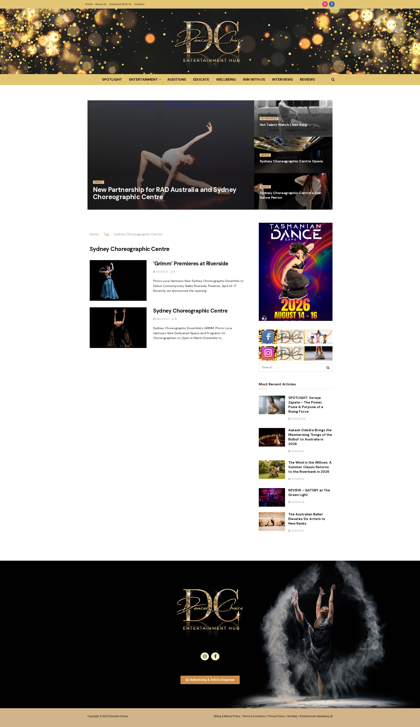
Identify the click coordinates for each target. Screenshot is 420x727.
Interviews (269, 118)
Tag (106, 234)
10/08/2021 (269, 170)
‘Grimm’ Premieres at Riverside (190, 263)
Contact (139, 4)
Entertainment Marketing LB (316, 716)
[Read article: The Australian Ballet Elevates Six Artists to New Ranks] (272, 521)
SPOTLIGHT (112, 79)
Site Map (292, 716)
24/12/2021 (268, 134)
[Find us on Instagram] (325, 4)
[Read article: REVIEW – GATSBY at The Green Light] (272, 497)
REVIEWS (307, 79)
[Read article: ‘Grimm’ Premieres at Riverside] (118, 280)
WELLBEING (226, 79)
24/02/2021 (162, 318)
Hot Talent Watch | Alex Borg (283, 124)
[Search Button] (333, 79)
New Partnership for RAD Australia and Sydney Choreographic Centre (164, 193)
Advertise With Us (120, 4)
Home (89, 4)
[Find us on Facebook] (332, 4)
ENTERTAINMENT (143, 79)
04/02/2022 (102, 207)
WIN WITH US (254, 79)
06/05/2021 (269, 207)
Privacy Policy (276, 716)
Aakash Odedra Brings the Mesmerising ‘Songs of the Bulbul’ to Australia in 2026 (310, 437)
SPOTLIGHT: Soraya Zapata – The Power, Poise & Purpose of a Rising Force (305, 405)
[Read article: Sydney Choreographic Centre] (118, 327)
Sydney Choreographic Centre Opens (291, 161)
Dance (98, 182)
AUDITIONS (176, 79)
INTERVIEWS (282, 79)
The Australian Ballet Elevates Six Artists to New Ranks (306, 519)
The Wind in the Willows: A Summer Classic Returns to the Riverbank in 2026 (310, 467)
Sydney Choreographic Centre (138, 234)
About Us (101, 4)
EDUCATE (201, 79)
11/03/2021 (161, 271)
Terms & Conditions (254, 716)
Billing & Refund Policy (227, 716)
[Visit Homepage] (210, 41)
